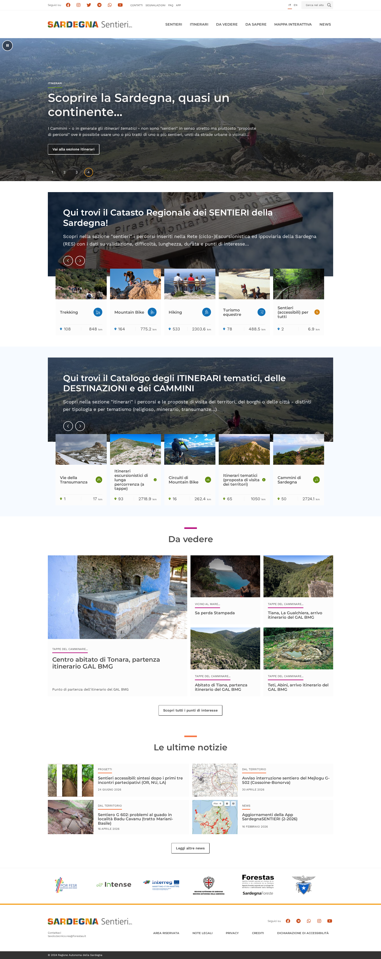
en (295, 5)
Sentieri (173, 24)
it (290, 5)
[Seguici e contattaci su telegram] (99, 5)
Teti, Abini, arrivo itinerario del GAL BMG (298, 687)
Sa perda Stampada (215, 613)
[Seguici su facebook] (68, 5)
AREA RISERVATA (166, 933)
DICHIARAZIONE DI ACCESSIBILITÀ (303, 933)
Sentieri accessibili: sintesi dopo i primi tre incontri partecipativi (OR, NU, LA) (140, 780)
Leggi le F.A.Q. (66, 149)
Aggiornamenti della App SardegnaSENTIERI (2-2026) (269, 817)
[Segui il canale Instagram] (319, 920)
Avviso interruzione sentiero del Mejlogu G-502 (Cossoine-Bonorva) (286, 780)
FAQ (170, 5)
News (325, 24)
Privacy (232, 933)
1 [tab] (52, 172)
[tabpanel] (190, 109)
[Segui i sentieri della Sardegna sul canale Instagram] (78, 5)
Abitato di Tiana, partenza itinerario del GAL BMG (221, 687)
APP (178, 5)
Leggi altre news (190, 848)
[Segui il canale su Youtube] (120, 5)
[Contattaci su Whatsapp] (109, 5)
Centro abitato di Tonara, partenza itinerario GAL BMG (106, 663)
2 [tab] (64, 172)
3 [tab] (77, 172)
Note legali (202, 933)
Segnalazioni (156, 5)
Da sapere (256, 24)
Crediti (258, 933)
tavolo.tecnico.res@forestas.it (67, 936)
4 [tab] (89, 172)
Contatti (136, 5)
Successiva (80, 264)
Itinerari (199, 24)
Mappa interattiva (293, 24)
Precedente (68, 264)
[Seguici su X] (89, 5)
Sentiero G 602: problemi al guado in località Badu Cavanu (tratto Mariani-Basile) (135, 819)
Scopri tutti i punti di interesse (190, 710)
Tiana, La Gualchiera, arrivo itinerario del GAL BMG (295, 615)
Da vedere (227, 24)
